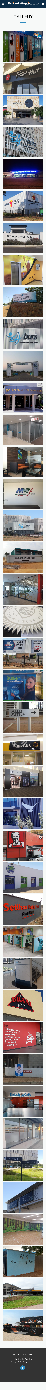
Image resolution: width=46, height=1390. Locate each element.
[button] (3, 3)
